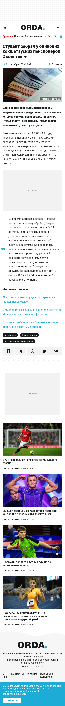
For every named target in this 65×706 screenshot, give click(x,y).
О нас (5, 675)
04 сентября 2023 (15, 64)
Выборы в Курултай (46, 675)
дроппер (11, 335)
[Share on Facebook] (8, 351)
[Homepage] (33, 27)
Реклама (32, 673)
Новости (19, 36)
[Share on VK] (56, 351)
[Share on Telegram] (20, 351)
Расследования (33, 36)
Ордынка (8, 36)
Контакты (17, 673)
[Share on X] (44, 351)
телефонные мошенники (20, 341)
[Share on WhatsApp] (32, 351)
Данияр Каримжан (12, 468)
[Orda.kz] (32, 650)
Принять (12, 700)
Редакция (57, 64)
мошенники (30, 335)
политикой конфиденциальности (21, 692)
